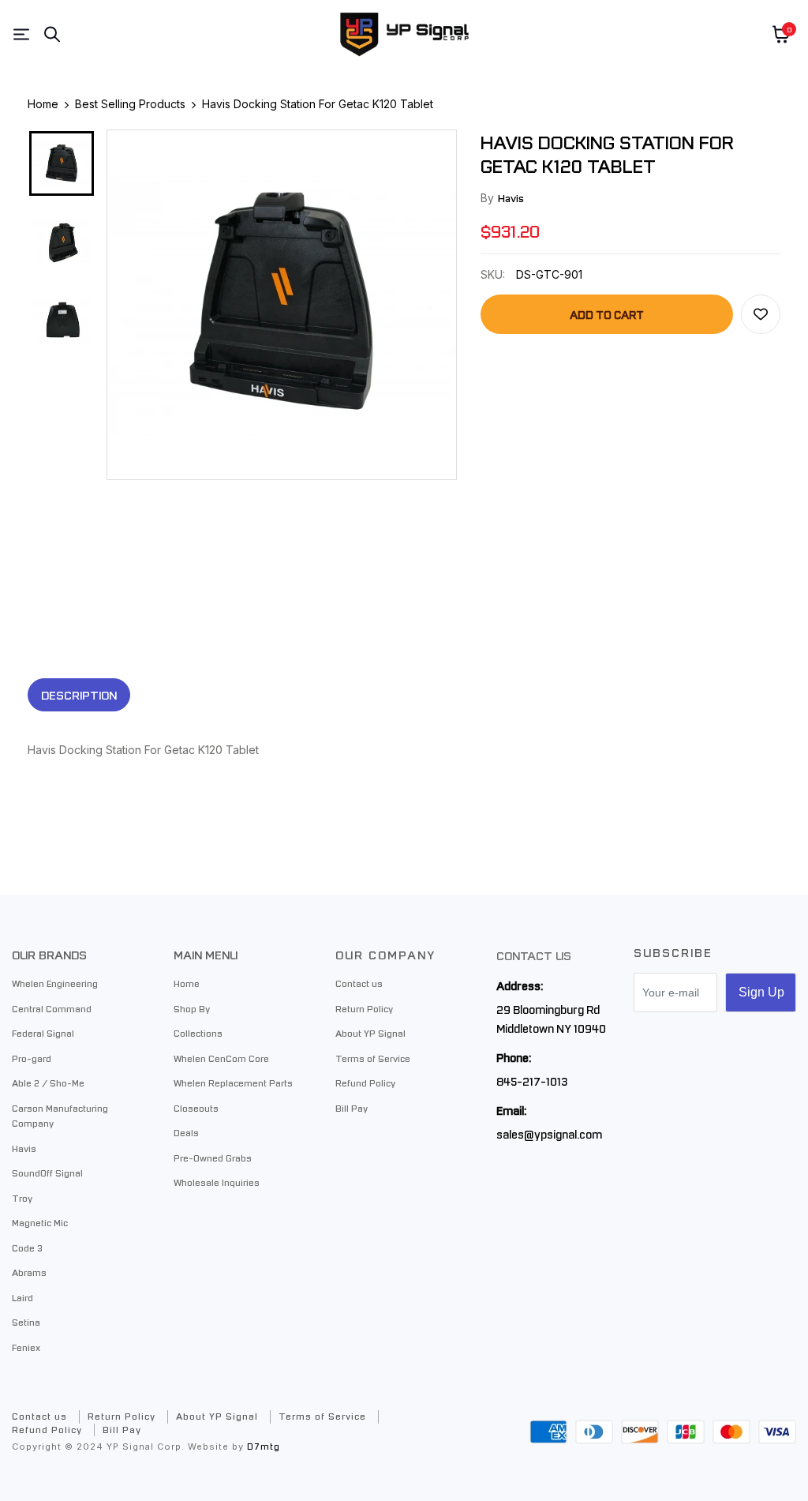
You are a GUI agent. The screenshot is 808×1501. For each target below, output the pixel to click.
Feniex (26, 1347)
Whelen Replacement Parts (233, 1082)
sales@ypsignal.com (549, 1134)
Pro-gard (31, 1058)
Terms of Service (372, 1058)
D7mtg (263, 1446)
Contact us (359, 983)
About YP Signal (370, 1032)
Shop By (192, 1008)
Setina (26, 1321)
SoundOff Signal (47, 1172)
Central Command (52, 1008)
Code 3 (27, 1247)
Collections (198, 1032)
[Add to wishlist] (760, 314)
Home (187, 983)
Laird (22, 1297)
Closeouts (196, 1107)
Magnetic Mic (40, 1222)
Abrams (29, 1272)
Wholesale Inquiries (217, 1182)
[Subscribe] (760, 992)
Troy (22, 1197)
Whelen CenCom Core (221, 1058)
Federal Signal (43, 1032)
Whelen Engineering (55, 983)
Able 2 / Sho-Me (48, 1082)
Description (79, 695)
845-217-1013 (531, 1081)
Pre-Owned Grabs (213, 1157)
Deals (186, 1132)
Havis (511, 198)
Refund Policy (365, 1082)
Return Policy (364, 1008)
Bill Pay (351, 1107)
